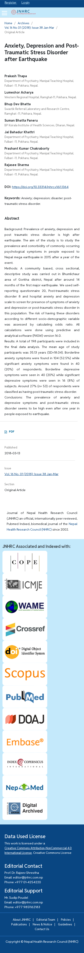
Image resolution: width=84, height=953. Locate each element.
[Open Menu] (4, 13)
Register (11, 2)
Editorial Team (46, 920)
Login (26, 2)
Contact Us (42, 929)
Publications (19, 924)
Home (8, 23)
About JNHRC (22, 920)
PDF (11, 431)
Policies (66, 920)
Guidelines (65, 924)
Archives (23, 23)
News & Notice (42, 924)
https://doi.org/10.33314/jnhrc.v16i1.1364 (40, 187)
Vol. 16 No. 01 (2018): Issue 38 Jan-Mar (29, 28)
